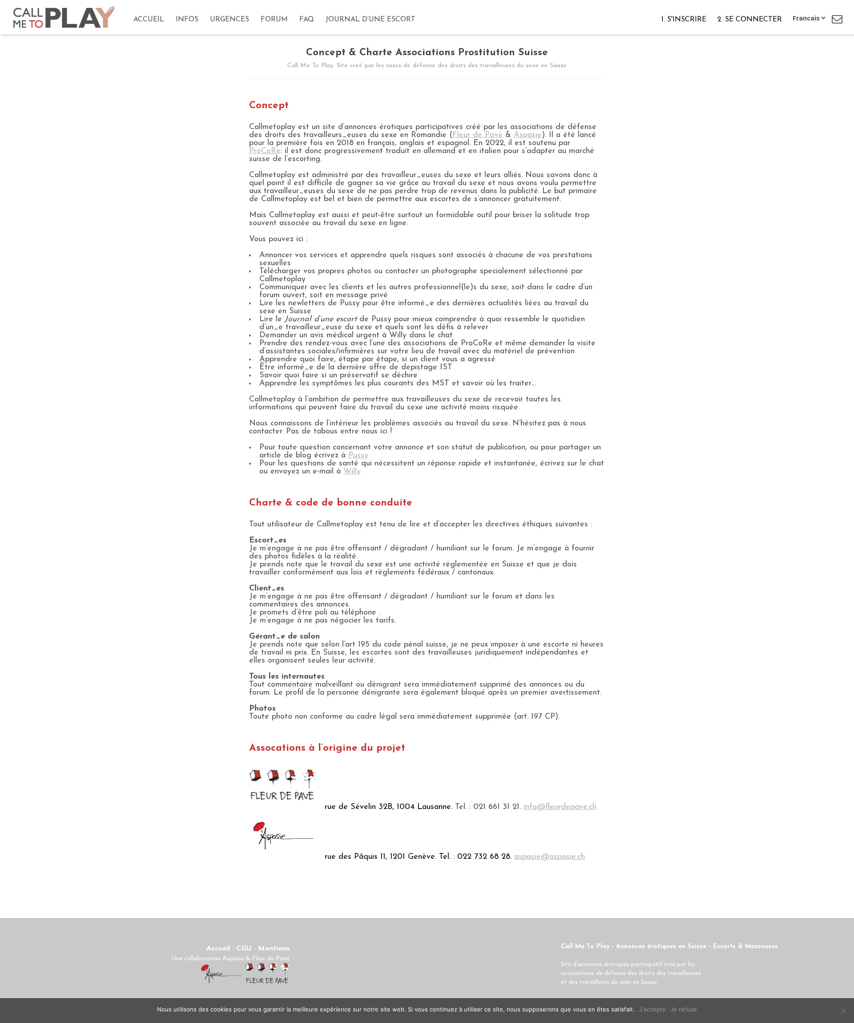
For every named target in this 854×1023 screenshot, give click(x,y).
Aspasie (528, 135)
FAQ (306, 19)
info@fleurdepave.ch (560, 807)
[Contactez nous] (837, 19)
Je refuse (683, 1009)
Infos (187, 19)
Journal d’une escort (370, 19)
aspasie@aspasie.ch (549, 857)
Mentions (274, 948)
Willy (352, 472)
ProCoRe (265, 151)
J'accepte (652, 1009)
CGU (244, 948)
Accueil (148, 19)
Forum (274, 19)
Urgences (229, 19)
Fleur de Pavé (477, 135)
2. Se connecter (749, 19)
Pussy (358, 456)
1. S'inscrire (683, 19)
